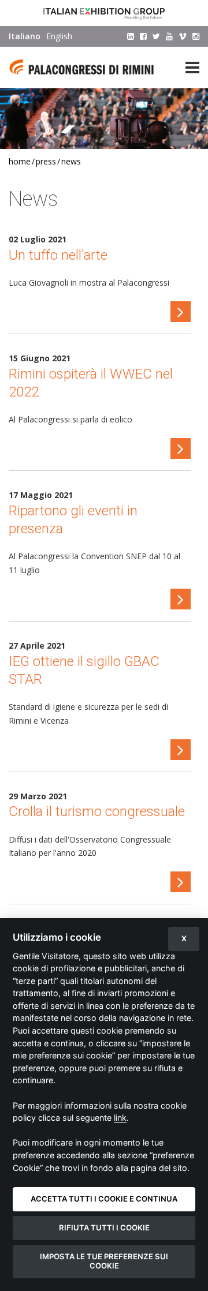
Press (46, 161)
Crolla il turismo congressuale (97, 811)
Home (20, 161)
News (71, 161)
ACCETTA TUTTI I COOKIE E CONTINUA (104, 1198)
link (120, 1117)
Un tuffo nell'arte (58, 255)
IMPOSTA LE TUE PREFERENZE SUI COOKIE (104, 1261)
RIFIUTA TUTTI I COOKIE (104, 1227)
